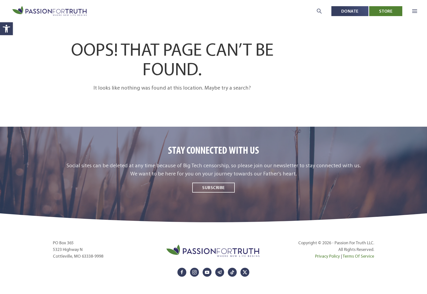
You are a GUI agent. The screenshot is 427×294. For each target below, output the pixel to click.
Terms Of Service (358, 256)
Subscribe (213, 187)
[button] (6, 28)
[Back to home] (50, 11)
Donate (350, 11)
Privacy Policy (327, 256)
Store (386, 11)
